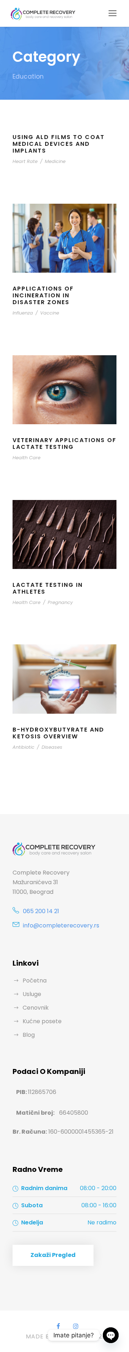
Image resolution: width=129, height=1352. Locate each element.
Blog (29, 1035)
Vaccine (49, 312)
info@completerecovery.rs (61, 925)
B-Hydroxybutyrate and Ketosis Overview (58, 733)
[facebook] (58, 1326)
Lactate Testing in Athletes (48, 588)
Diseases (52, 747)
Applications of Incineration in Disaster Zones (43, 295)
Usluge (32, 994)
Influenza (23, 312)
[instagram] (75, 1326)
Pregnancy (60, 602)
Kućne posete (42, 1021)
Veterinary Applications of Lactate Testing (64, 443)
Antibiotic (23, 747)
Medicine (55, 161)
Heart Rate (25, 161)
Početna (35, 980)
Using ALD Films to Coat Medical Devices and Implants (59, 144)
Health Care (26, 457)
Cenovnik (36, 1008)
